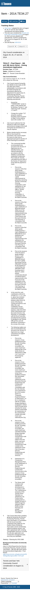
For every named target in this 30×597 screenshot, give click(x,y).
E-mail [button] (14, 21)
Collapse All (21, 46)
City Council (8, 28)
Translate (14, 583)
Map (23, 21)
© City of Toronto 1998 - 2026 (11, 587)
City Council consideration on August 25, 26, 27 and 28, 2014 (13, 54)
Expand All (11, 46)
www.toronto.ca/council (7, 580)
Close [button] (5, 21)
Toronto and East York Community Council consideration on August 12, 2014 (13, 564)
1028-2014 (18, 42)
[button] (21, 21)
